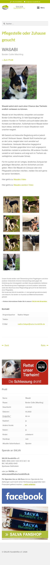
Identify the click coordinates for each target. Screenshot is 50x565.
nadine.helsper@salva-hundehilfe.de (31, 324)
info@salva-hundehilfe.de (33, 1)
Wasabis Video (20, 179)
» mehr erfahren (29, 484)
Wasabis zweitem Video (23, 185)
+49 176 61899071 (17, 1)
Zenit (6, 345)
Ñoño (44, 345)
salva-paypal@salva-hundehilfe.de (15, 474)
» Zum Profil (7, 59)
